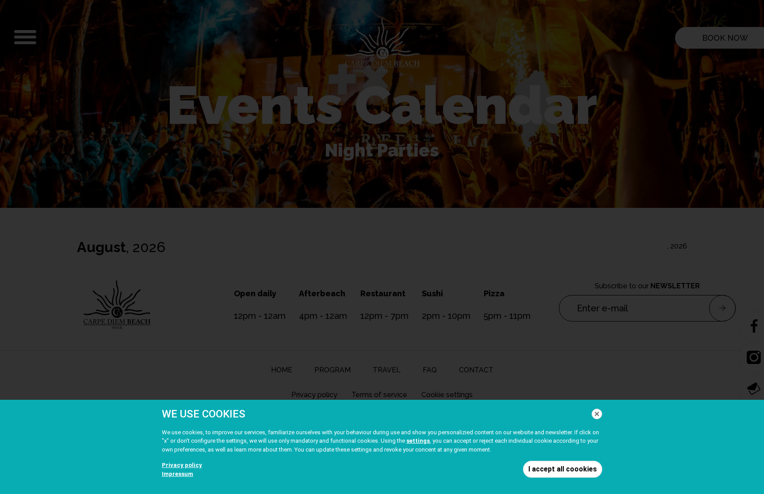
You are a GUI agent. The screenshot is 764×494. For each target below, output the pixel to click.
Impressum (177, 474)
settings (418, 440)
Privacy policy (182, 465)
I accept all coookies (562, 469)
